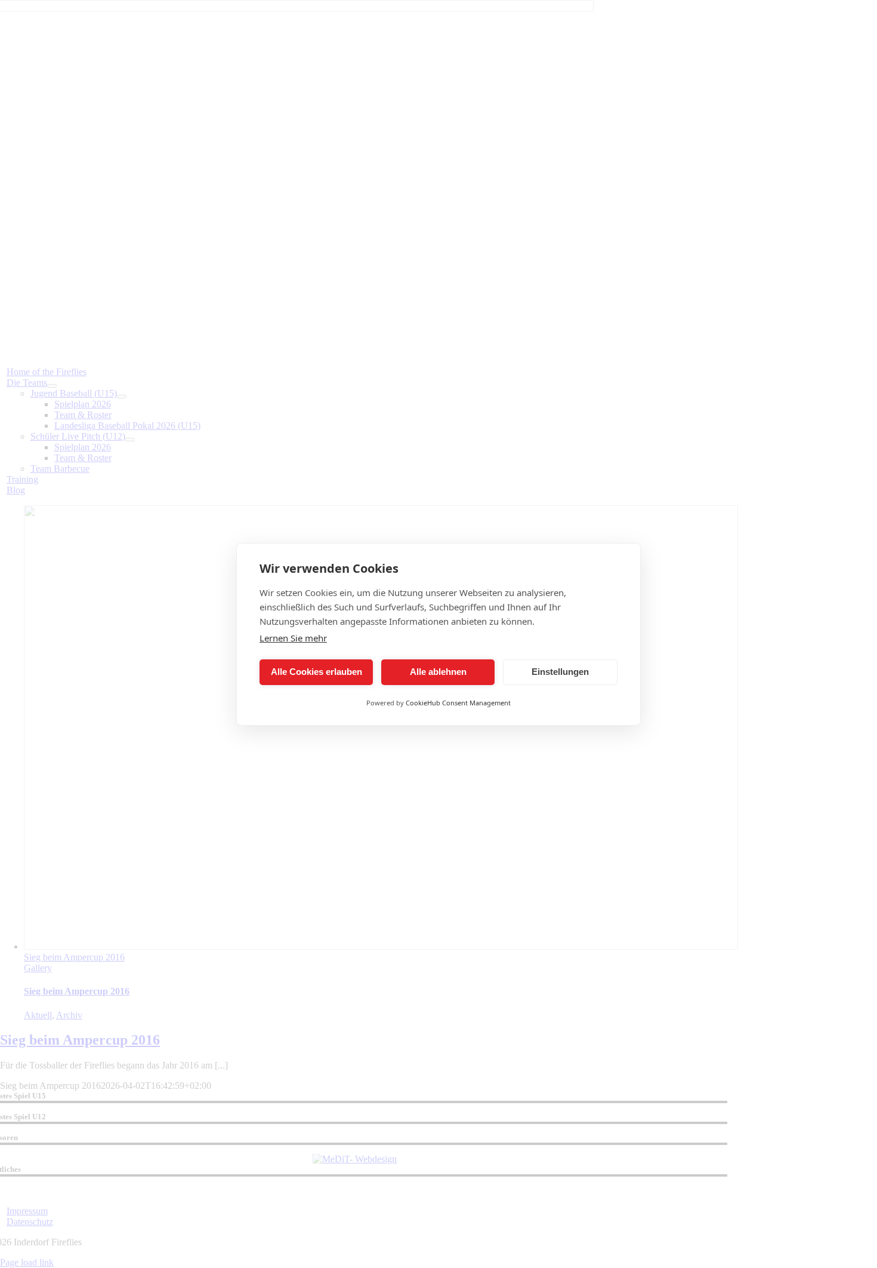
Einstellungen (560, 672)
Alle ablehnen (438, 672)
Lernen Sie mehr (293, 638)
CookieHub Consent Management (458, 702)
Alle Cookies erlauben (316, 672)
